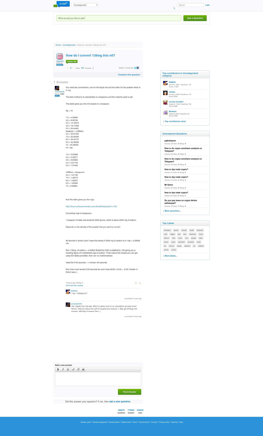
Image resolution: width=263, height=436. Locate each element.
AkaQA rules (126, 422)
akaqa (179, 246)
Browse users (86, 422)
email (198, 242)
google (193, 238)
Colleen (172, 92)
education (181, 242)
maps (173, 242)
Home (58, 45)
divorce (171, 246)
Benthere (172, 111)
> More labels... (170, 255)
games (176, 230)
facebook (200, 230)
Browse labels (114, 422)
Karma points (144, 422)
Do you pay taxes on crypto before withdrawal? (181, 201)
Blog (181, 422)
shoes (166, 242)
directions (192, 234)
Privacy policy (164, 422)
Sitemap (174, 422)
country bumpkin (176, 101)
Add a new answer (63, 365)
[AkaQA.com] (61, 4)
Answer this (71, 61)
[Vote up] (68, 68)
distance (187, 246)
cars (186, 238)
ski (165, 246)
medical (200, 246)
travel (201, 234)
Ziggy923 (60, 61)
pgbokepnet (170, 140)
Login (207, 5)
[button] (58, 370)
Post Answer (129, 391)
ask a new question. (120, 401)
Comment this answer (74, 285)
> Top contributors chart (174, 121)
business (191, 242)
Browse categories (100, 422)
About (135, 422)
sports (166, 250)
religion (172, 234)
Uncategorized (69, 45)
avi (194, 246)
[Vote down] (74, 68)
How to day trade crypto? (176, 169)
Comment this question (129, 74)
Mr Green (169, 184)
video (200, 238)
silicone (166, 238)
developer (167, 230)
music (180, 238)
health (192, 230)
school (173, 250)
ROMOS (74, 290)
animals (184, 230)
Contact (154, 422)
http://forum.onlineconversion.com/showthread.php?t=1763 (91, 206)
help (173, 238)
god (179, 234)
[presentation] (58, 370)
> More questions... (172, 210)
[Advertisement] (103, 35)
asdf (165, 234)
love (185, 234)
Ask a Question (195, 18)
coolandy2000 (60, 91)
